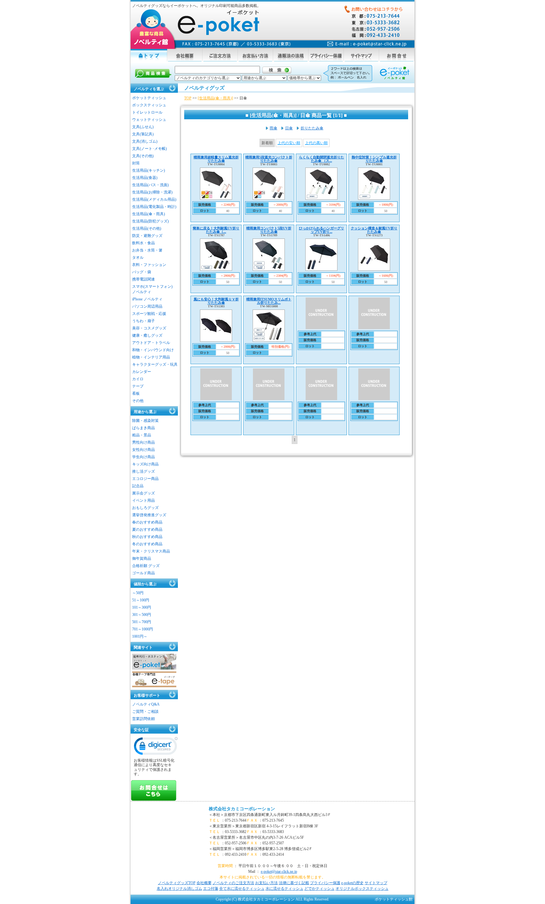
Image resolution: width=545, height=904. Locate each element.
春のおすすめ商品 (147, 522)
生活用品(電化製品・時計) (154, 206)
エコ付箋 (210, 888)
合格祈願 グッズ (146, 566)
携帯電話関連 (143, 279)
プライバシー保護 (325, 883)
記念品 (138, 486)
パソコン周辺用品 (147, 306)
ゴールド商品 (143, 573)
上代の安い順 (289, 143)
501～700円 (141, 622)
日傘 (289, 128)
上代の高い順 (316, 143)
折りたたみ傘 (312, 128)
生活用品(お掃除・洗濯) (152, 192)
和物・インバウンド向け (153, 350)
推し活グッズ (143, 471)
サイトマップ (376, 883)
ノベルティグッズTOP (177, 883)
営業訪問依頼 (143, 719)
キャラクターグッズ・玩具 (155, 364)
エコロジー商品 (145, 478)
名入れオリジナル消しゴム (179, 888)
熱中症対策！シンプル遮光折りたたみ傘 (374, 158)
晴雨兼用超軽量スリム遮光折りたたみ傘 (216, 158)
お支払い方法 (266, 883)
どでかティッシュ (319, 888)
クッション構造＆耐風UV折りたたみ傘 (374, 229)
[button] (156, 747)
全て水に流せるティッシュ (242, 888)
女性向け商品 (143, 449)
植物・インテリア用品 (151, 357)
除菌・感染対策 (145, 420)
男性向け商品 (143, 442)
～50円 (138, 593)
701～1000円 (142, 629)
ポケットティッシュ (149, 98)
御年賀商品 (141, 558)
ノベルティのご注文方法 (233, 883)
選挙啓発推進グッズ (149, 515)
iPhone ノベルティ (147, 299)
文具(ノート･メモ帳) (149, 148)
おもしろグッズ (145, 507)
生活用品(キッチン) (148, 170)
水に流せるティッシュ (284, 888)
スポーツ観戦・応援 (149, 313)
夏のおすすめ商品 (147, 529)
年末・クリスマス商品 (151, 551)
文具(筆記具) (143, 134)
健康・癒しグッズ (147, 335)
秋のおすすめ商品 (147, 537)
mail (367, 44)
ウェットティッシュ (149, 119)
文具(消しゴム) (144, 141)
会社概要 (204, 883)
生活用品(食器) (144, 177)
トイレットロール (147, 112)
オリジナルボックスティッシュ (362, 888)
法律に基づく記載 (294, 883)
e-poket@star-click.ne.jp (279, 871)
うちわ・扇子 (143, 321)
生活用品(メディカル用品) (154, 199)
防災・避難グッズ (147, 235)
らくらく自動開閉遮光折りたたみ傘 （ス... (321, 158)
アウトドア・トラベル (151, 342)
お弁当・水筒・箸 (147, 250)
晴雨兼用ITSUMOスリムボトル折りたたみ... (268, 300)
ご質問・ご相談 (145, 711)
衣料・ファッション (149, 265)
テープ (138, 386)
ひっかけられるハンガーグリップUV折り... (321, 229)
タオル (138, 257)
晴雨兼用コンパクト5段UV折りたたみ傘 (268, 229)
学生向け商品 (143, 457)
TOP (187, 98)
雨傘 (273, 128)
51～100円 (140, 600)
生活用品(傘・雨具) (148, 214)
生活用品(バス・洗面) (150, 185)
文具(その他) (143, 156)
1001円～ (139, 636)
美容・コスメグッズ (149, 328)
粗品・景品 (141, 435)
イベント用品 (143, 500)
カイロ (138, 379)
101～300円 (141, 607)
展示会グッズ (143, 493)
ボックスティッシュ (149, 105)
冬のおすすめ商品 (147, 544)
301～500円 (141, 614)
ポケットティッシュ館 (394, 899)
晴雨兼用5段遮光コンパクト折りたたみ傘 (268, 158)
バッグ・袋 (141, 272)
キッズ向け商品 (145, 464)
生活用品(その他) (146, 228)
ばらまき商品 (143, 428)
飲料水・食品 (143, 243)
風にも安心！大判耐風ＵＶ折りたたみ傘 (216, 300)
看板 (136, 393)
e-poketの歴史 (352, 883)
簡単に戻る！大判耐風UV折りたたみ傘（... (216, 229)
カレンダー (141, 371)
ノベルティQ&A (146, 704)
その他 (138, 401)
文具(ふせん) (143, 127)
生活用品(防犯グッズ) (150, 221)
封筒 (136, 163)
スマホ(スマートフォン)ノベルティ (152, 289)
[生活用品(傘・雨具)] (215, 98)
